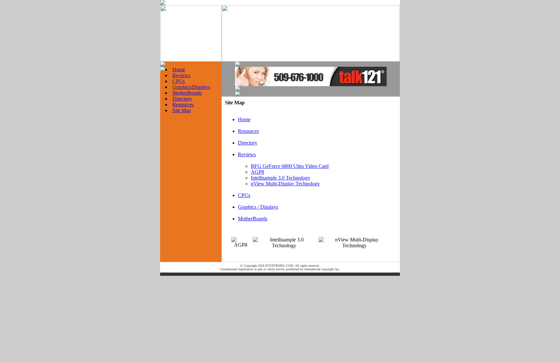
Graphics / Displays (258, 207)
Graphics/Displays (191, 87)
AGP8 (257, 172)
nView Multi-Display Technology (285, 183)
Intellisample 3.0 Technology (280, 178)
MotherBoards (252, 218)
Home (178, 69)
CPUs (178, 81)
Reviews (181, 75)
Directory (182, 98)
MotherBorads (187, 93)
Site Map (181, 110)
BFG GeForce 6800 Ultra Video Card (290, 166)
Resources (182, 104)
